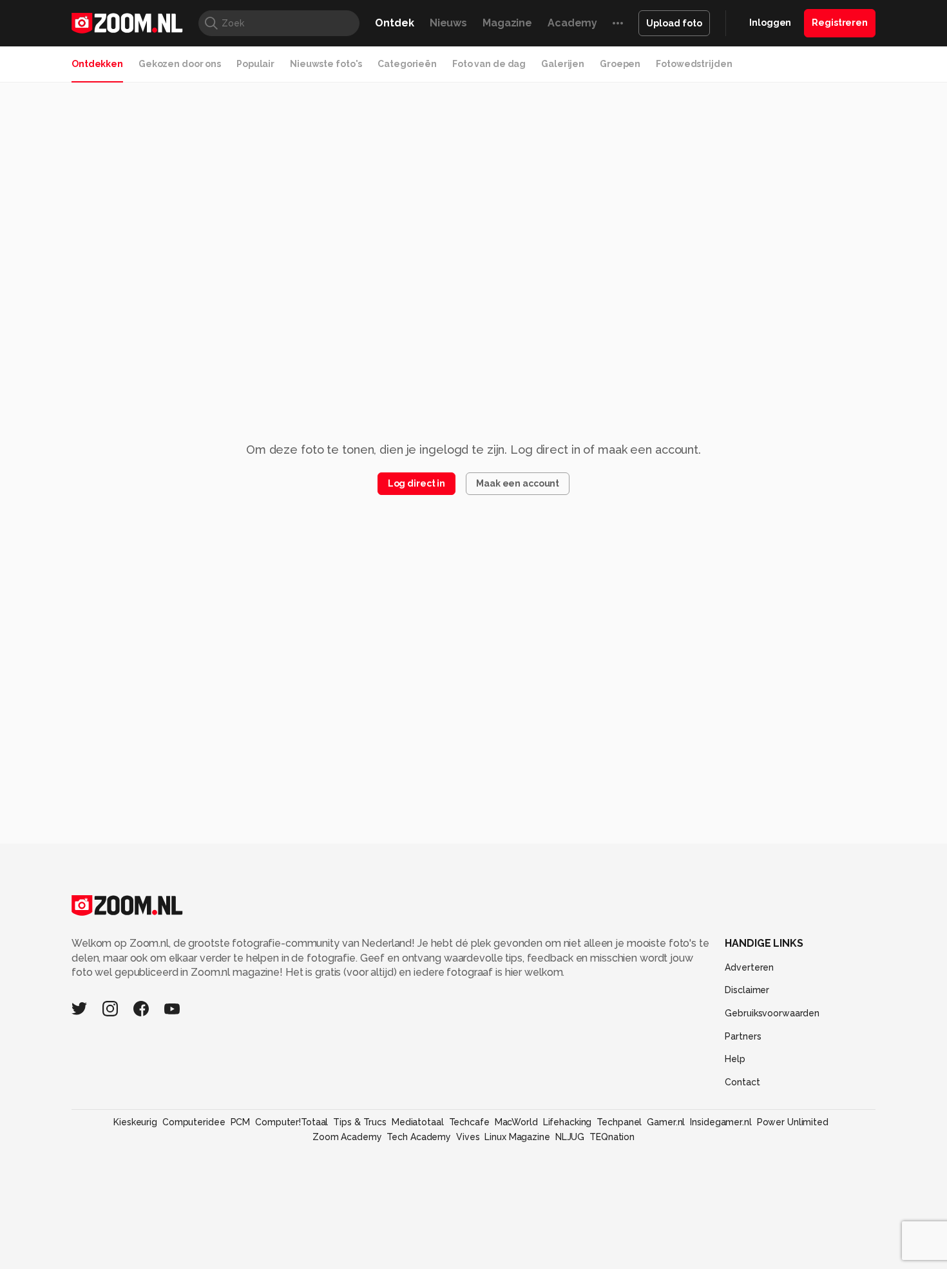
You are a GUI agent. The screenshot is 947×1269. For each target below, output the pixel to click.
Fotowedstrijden (694, 64)
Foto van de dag (489, 64)
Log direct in (416, 483)
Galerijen (562, 64)
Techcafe (469, 1122)
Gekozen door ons (180, 64)
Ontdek (394, 23)
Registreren (840, 22)
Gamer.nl (666, 1122)
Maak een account (517, 483)
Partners (743, 1036)
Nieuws (448, 23)
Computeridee (193, 1122)
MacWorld (516, 1122)
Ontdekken (97, 64)
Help (735, 1059)
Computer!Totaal (291, 1122)
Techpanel (619, 1122)
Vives (467, 1137)
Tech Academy (419, 1137)
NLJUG (569, 1137)
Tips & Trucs (360, 1122)
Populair (255, 64)
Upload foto (674, 23)
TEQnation (612, 1137)
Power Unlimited (792, 1122)
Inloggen (770, 22)
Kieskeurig (135, 1122)
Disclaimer (747, 990)
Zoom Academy (347, 1137)
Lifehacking (567, 1122)
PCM (241, 1122)
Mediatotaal (418, 1122)
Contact (742, 1082)
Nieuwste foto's (326, 64)
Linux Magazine (517, 1137)
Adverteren (749, 967)
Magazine (507, 23)
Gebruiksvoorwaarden (772, 1013)
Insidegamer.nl (720, 1122)
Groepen (620, 64)
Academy (572, 23)
